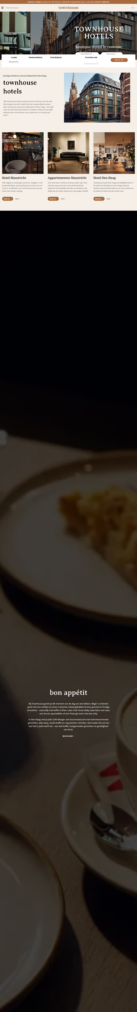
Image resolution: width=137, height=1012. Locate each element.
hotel (24, 188)
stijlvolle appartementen (57, 185)
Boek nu (119, 60)
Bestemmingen (12, 8)
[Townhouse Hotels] (68, 7)
